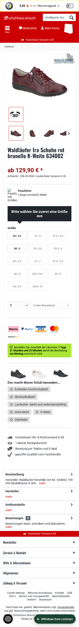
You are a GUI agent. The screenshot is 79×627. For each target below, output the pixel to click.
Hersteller (12, 491)
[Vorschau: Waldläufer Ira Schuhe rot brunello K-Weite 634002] (16, 133)
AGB (69, 592)
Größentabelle (15, 504)
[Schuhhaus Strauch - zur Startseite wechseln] (19, 18)
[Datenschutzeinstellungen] (8, 619)
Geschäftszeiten (61, 596)
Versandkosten (65, 607)
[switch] (70, 6)
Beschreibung (14, 474)
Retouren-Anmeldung (40, 592)
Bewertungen (14, 518)
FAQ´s (12, 596)
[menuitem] (7, 29)
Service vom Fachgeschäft (34, 596)
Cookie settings (16, 592)
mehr (42, 483)
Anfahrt (31, 599)
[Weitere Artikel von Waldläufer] (64, 58)
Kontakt (59, 592)
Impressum (45, 599)
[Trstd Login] (72, 5)
